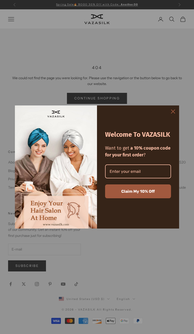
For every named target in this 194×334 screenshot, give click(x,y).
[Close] (173, 111)
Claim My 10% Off (138, 191)
